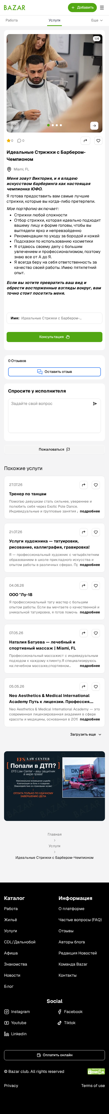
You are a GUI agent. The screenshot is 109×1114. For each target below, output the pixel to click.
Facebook (73, 1011)
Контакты (68, 975)
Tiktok (70, 1022)
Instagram (20, 1011)
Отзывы (66, 931)
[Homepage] (14, 7)
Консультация (51, 336)
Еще (94, 20)
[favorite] (98, 141)
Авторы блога (72, 942)
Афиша (11, 953)
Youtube (18, 1022)
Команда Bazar (73, 964)
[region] (54, 83)
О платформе (71, 908)
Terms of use (93, 1085)
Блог (8, 986)
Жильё (10, 919)
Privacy (11, 1085)
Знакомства (15, 964)
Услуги (54, 20)
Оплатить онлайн (57, 1055)
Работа (12, 20)
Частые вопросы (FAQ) (80, 919)
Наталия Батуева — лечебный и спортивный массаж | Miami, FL (42, 645)
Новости (12, 975)
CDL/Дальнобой (19, 942)
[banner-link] (54, 786)
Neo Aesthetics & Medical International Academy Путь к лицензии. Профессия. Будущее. (49, 701)
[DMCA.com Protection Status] (96, 1071)
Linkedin (19, 1034)
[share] (85, 141)
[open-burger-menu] (102, 7)
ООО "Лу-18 (20, 594)
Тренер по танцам (27, 494)
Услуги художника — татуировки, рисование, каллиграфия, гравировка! (49, 544)
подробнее (90, 511)
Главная (55, 834)
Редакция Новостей (78, 953)
